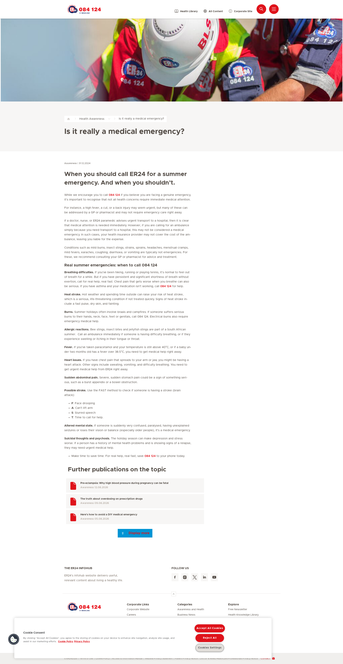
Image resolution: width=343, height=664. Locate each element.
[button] (13, 639)
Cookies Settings (210, 647)
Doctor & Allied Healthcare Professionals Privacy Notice (229, 658)
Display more (139, 533)
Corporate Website (138, 609)
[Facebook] (175, 577)
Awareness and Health (190, 609)
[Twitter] (194, 577)
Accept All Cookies (210, 628)
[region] (143, 638)
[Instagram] (184, 577)
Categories (184, 604)
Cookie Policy (102, 658)
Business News (186, 615)
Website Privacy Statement (159, 658)
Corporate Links (138, 604)
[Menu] (274, 9)
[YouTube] (214, 577)
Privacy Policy (82, 641)
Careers (131, 615)
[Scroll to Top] (174, 594)
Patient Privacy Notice (186, 658)
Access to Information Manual (127, 658)
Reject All (210, 638)
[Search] (261, 9)
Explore (233, 604)
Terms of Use (86, 658)
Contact (265, 658)
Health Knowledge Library (243, 615)
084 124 (114, 195)
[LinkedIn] (204, 577)
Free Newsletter (237, 609)
